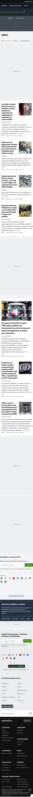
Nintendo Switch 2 (25, 41)
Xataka (4, 730)
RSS (26, 578)
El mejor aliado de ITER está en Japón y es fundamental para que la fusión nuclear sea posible (9, 211)
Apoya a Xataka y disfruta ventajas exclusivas (16, 669)
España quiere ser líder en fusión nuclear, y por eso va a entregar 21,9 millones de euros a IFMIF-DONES (9, 181)
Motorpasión (20, 753)
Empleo (4, 700)
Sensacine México (22, 782)
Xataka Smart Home (7, 738)
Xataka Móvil (5, 733)
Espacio (4, 687)
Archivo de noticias (17, 596)
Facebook (9, 578)
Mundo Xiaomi (6, 740)
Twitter (5, 578)
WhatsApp (1, 578)
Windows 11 (20, 700)
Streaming (15, 618)
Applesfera (5, 735)
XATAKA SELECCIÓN (15, 6)
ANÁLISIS (4, 6)
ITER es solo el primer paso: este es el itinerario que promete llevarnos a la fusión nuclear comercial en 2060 (9, 408)
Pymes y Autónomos (23, 767)
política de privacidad (25, 569)
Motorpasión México (23, 787)
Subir (26, 721)
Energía (4, 156)
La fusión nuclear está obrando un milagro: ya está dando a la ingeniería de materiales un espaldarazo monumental (8, 112)
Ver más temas (7, 706)
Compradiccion (6, 770)
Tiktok (5, 581)
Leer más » (21, 133)
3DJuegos (20, 730)
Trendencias (5, 765)
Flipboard (30, 578)
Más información (6, 795)
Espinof (19, 744)
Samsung (20, 693)
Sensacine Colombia (23, 784)
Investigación (6, 122)
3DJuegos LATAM (22, 779)
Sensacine (20, 742)
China (15, 41)
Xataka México (6, 779)
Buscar (30, 713)
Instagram (17, 578)
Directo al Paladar (7, 753)
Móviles (19, 687)
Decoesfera (5, 767)
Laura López (10, 136)
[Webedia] (28, 1)
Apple (28, 618)
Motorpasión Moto (22, 756)
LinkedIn (1, 581)
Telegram (21, 578)
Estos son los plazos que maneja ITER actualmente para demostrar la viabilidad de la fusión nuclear (9, 147)
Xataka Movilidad (22, 690)
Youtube (13, 578)
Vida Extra (20, 733)
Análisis (22, 618)
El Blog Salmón (21, 765)
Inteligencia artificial (8, 697)
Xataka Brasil (6, 782)
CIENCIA (26, 6)
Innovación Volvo (20, 18)
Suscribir (29, 565)
